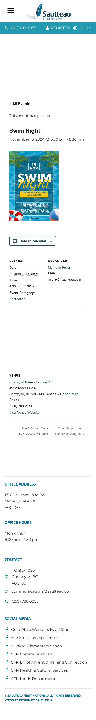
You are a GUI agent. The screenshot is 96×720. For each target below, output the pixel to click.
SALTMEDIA (44, 700)
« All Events (19, 103)
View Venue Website (24, 412)
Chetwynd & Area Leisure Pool (31, 382)
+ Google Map (67, 394)
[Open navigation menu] (11, 11)
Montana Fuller (59, 267)
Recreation (17, 299)
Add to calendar (33, 240)
